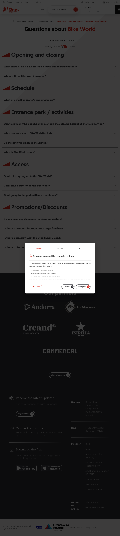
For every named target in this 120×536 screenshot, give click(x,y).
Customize (36, 286)
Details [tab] (60, 248)
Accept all (82, 286)
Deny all (67, 286)
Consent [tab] (39, 248)
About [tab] (81, 248)
